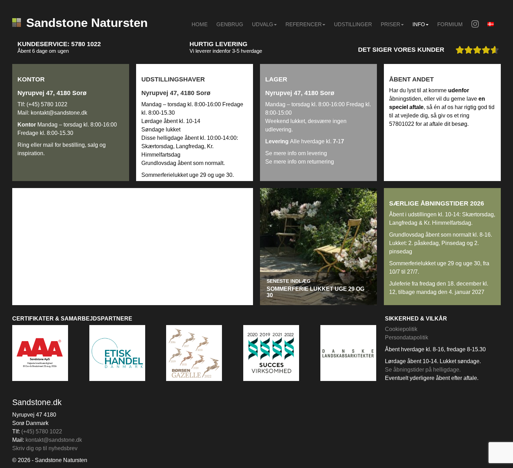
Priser (390, 24)
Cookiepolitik (401, 329)
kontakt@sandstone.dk (59, 113)
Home (200, 24)
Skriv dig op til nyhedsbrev (44, 448)
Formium (450, 24)
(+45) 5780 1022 (47, 104)
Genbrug (229, 24)
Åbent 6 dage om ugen (43, 51)
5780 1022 (86, 44)
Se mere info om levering (296, 153)
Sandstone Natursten (87, 22)
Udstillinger (353, 24)
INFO (418, 24)
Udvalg (262, 24)
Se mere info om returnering (299, 162)
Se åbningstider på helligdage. (423, 370)
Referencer (303, 24)
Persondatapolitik (406, 337)
